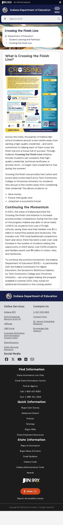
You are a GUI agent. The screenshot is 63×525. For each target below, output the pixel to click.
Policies (30, 418)
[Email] (32, 359)
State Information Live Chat (30, 375)
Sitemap (30, 424)
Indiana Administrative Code (30, 467)
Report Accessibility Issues (30, 498)
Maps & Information (30, 445)
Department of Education (20, 36)
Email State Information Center (30, 380)
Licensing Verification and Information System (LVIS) (14, 335)
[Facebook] (6, 359)
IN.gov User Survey (30, 407)
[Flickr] (25, 359)
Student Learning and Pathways (24, 39)
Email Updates (30, 456)
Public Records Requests (11, 348)
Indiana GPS (10, 312)
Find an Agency (30, 386)
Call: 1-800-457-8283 (30, 391)
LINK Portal (9, 328)
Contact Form (40, 316)
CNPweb (8, 323)
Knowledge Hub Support (40, 329)
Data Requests (11, 342)
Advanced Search (30, 413)
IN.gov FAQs (30, 429)
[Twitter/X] (13, 359)
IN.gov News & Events (30, 451)
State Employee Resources (30, 434)
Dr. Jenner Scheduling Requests (43, 322)
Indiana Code (30, 461)
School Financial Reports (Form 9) (12, 317)
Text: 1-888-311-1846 (30, 397)
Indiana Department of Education (30, 10)
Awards (30, 472)
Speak (30, 491)
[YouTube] (19, 359)
